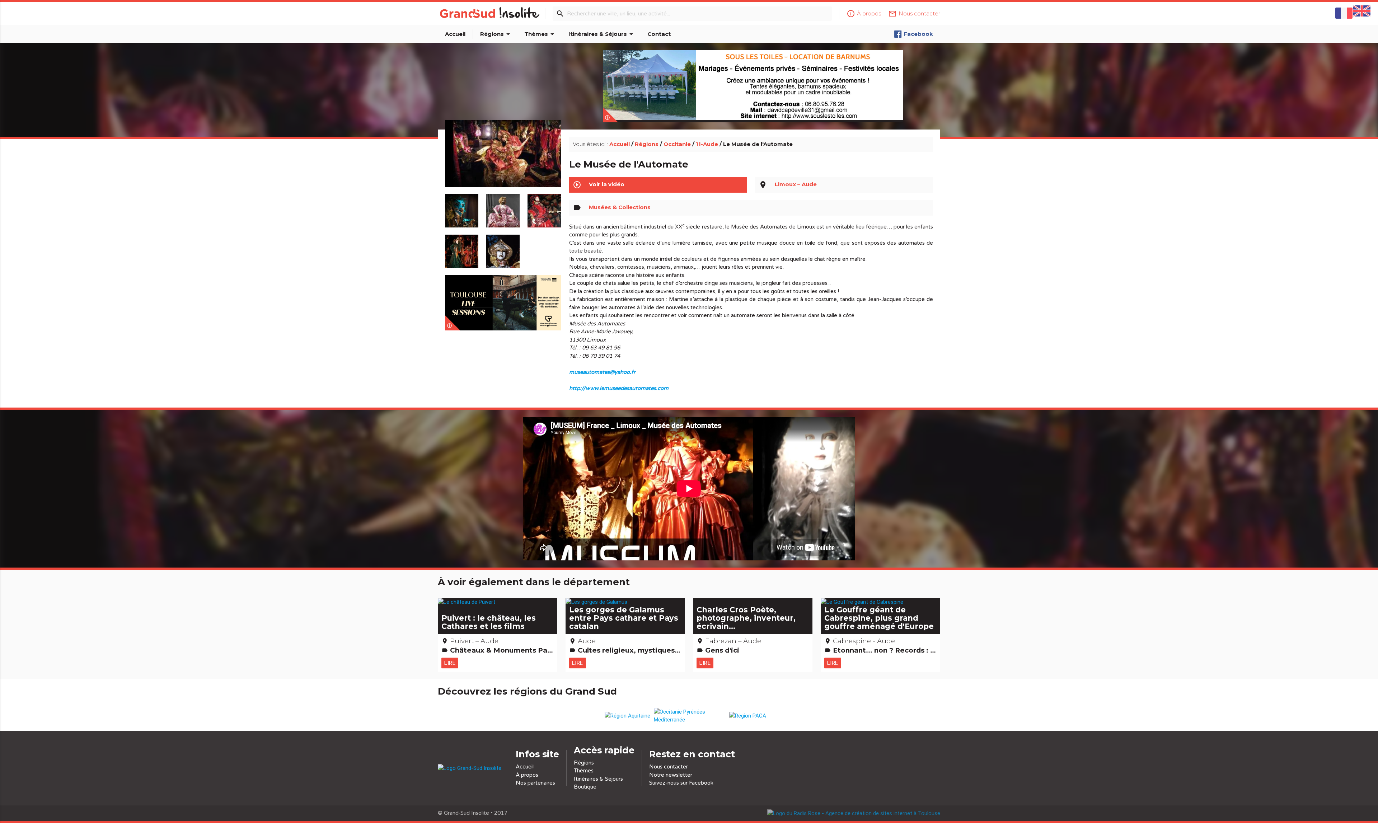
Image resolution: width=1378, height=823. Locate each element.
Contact (659, 33)
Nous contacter (668, 766)
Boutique (585, 787)
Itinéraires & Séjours (602, 34)
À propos (527, 775)
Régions (496, 34)
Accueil (455, 33)
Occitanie (677, 144)
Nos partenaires (535, 783)
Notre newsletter (670, 775)
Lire (449, 662)
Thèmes (540, 34)
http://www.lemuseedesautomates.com (619, 388)
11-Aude (707, 144)
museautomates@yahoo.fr (602, 372)
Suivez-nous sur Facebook (681, 783)
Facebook (918, 33)
